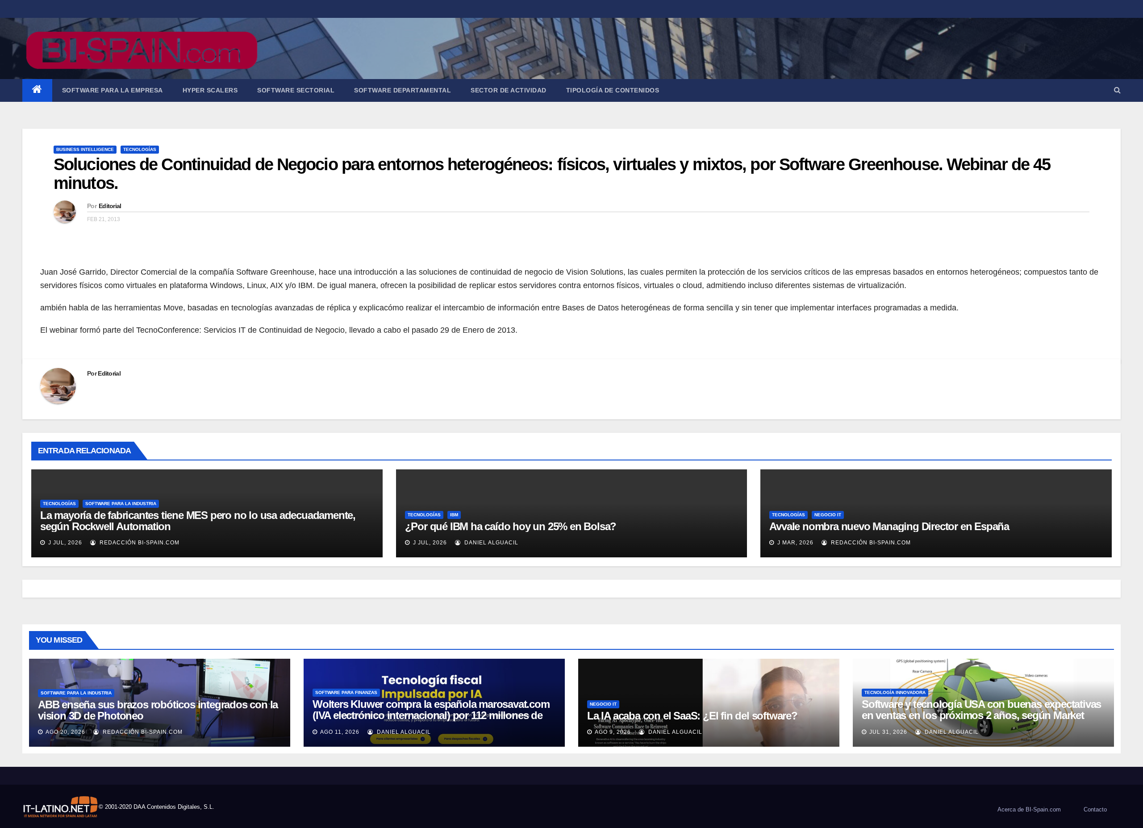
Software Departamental (402, 90)
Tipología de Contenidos (612, 90)
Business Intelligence (85, 149)
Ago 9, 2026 (613, 732)
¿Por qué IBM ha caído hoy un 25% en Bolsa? (511, 526)
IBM (454, 514)
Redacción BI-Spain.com (138, 542)
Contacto (1095, 809)
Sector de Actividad (508, 90)
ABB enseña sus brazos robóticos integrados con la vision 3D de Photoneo (158, 710)
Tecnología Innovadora (895, 692)
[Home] (37, 90)
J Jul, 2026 (64, 542)
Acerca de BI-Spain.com (1029, 809)
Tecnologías (139, 149)
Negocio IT (827, 514)
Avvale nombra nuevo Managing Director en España (889, 526)
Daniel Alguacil (490, 542)
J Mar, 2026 (794, 542)
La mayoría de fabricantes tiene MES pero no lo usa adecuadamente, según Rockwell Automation (197, 520)
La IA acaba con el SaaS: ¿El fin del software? (692, 716)
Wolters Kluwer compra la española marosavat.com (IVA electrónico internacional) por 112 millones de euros (431, 715)
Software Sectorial (295, 90)
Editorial (110, 205)
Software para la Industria (120, 503)
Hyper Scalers (210, 90)
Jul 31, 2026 (888, 732)
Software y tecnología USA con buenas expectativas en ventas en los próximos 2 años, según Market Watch (981, 715)
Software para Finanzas (346, 692)
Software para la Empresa (112, 90)
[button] (1117, 90)
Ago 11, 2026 (339, 732)
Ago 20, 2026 (65, 732)
